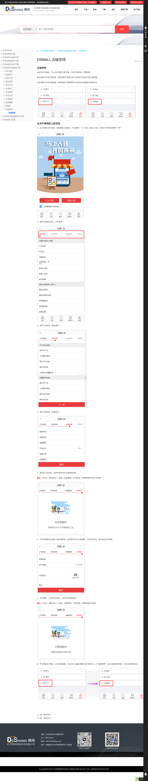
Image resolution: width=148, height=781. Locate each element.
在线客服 (146, 33)
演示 (113, 9)
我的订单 (9, 78)
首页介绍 (9, 95)
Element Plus (83, 758)
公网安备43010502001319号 (100, 769)
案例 (95, 9)
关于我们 (137, 9)
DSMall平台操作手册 (11, 57)
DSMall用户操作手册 (11, 64)
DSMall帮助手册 (47, 51)
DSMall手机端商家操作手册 (13, 116)
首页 (76, 9)
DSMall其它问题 (9, 120)
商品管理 (9, 82)
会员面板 (9, 92)
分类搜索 (9, 99)
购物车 (8, 106)
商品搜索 (9, 102)
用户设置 (9, 71)
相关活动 (9, 85)
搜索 (122, 29)
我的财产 (9, 75)
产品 (85, 9)
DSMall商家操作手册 (11, 61)
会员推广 (9, 88)
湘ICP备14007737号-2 (83, 769)
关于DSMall (7, 50)
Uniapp (97, 758)
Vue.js (71, 758)
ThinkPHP (60, 758)
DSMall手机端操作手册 (11, 68)
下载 (104, 9)
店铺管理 (9, 109)
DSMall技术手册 (9, 54)
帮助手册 (124, 9)
